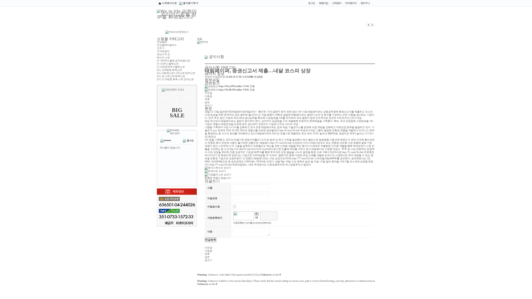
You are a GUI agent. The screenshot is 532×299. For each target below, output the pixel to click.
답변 (207, 102)
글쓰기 (208, 105)
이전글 (208, 93)
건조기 (160, 48)
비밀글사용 (213, 206)
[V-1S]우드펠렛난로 (168, 63)
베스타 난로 (163, 57)
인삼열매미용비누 (167, 45)
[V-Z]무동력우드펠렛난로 (171, 66)
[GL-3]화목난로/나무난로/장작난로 (176, 73)
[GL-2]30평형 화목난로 (169, 70)
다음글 (208, 96)
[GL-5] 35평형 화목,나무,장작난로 (175, 79)
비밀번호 (212, 198)
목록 (207, 99)
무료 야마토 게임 (289, 124)
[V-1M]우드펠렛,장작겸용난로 (173, 60)
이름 (209, 187)
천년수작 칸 (163, 54)
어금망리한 (219, 76)
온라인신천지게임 (352, 117)
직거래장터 (163, 51)
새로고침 (256, 218)
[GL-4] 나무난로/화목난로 (171, 76)
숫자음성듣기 (256, 214)
